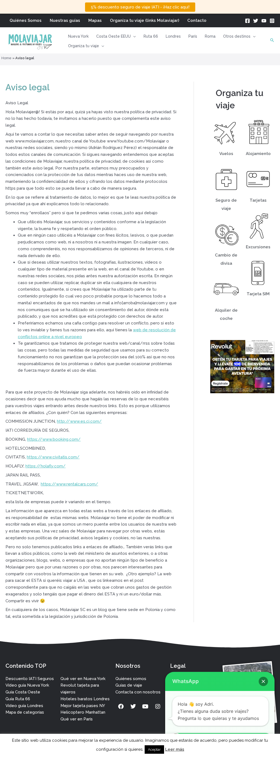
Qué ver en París (76, 719)
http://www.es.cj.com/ (79, 421)
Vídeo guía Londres (24, 705)
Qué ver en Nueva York (83, 678)
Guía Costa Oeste (22, 692)
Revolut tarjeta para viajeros (79, 689)
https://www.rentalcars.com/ (69, 484)
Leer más (174, 749)
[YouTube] (263, 20)
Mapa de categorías (24, 712)
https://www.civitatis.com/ (53, 457)
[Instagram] (272, 20)
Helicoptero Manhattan (82, 712)
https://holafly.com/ (45, 466)
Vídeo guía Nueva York (27, 685)
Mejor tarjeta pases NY (82, 705)
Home (6, 58)
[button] (133, 36)
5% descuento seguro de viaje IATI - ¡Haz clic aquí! (140, 7)
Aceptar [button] (154, 749)
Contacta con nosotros (138, 692)
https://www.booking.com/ (54, 439)
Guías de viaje (128, 685)
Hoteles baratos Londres (85, 698)
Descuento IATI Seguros (29, 678)
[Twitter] (255, 20)
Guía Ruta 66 (17, 698)
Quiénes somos (130, 678)
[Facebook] (247, 20)
